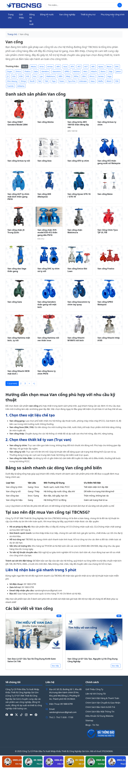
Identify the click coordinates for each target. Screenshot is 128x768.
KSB (20, 76)
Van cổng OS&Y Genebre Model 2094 (18, 123)
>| (34, 383)
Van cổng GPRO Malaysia (105, 303)
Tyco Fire (71, 81)
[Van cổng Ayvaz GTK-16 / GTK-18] (79, 181)
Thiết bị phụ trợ (88, 14)
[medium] (31, 715)
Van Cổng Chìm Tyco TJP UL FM (108, 231)
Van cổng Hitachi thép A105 (109, 339)
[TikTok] (21, 715)
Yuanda (10, 86)
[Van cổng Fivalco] (109, 255)
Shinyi (23, 81)
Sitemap (89, 720)
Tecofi (32, 81)
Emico (18, 71)
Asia (65, 66)
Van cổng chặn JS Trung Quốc (16, 231)
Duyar (9, 71)
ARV (58, 66)
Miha (76, 76)
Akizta (33, 66)
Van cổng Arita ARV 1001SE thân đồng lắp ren (78, 125)
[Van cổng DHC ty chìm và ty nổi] (49, 255)
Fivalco (27, 71)
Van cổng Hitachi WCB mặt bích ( (19, 372)
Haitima (76, 71)
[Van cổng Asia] (49, 147)
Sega (109, 76)
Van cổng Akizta (46, 122)
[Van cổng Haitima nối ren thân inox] (49, 325)
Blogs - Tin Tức (92, 725)
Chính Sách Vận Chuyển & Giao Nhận (103, 702)
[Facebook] (7, 715)
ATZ (79, 66)
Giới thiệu (21, 16)
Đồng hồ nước (47, 14)
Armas (50, 66)
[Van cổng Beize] (109, 181)
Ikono (103, 71)
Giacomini (56, 71)
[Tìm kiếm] (119, 5)
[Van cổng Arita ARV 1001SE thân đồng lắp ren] (79, 109)
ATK (72, 66)
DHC (117, 66)
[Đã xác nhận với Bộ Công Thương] (104, 733)
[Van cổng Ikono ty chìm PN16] (49, 358)
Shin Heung (12, 81)
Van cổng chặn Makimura (75, 231)
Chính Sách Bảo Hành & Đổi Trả (100, 707)
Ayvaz (100, 66)
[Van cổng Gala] (19, 289)
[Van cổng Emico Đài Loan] (79, 255)
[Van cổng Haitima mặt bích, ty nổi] (19, 325)
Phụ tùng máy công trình (112, 14)
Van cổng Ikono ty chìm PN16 (47, 372)
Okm (84, 76)
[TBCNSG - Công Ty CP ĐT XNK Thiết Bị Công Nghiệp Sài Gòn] (24, 5)
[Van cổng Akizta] (49, 109)
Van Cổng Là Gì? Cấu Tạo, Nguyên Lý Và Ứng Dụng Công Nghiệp (93, 660)
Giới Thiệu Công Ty (94, 689)
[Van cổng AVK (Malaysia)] (49, 181)
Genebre (45, 71)
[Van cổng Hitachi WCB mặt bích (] (19, 358)
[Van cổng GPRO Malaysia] (109, 289)
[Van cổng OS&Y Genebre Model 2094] (19, 109)
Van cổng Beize (105, 194)
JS (8, 76)
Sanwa (101, 76)
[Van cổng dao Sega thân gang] (19, 255)
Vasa (92, 81)
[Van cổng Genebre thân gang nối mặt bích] (49, 289)
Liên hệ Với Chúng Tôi (96, 693)
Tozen (61, 81)
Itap (110, 71)
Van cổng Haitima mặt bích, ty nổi (19, 339)
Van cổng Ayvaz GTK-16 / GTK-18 (79, 195)
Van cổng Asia (45, 160)
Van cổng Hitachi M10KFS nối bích (76, 339)
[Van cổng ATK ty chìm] (79, 147)
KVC (28, 76)
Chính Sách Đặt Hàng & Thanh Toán (102, 698)
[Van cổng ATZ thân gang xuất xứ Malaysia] (109, 147)
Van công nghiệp (67, 14)
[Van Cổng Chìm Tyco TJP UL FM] (109, 217)
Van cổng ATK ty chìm (78, 160)
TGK (46, 81)
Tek (39, 81)
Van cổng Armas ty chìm (107, 123)
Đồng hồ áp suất (32, 19)
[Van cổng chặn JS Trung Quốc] (19, 217)
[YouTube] (11, 715)
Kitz (14, 76)
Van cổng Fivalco (106, 268)
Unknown (83, 81)
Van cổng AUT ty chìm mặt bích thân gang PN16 (18, 197)
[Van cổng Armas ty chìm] (109, 109)
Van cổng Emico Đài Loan (77, 270)
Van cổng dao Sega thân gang (17, 270)
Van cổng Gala (15, 301)
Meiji (68, 76)
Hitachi (94, 71)
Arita (42, 66)
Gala (36, 71)
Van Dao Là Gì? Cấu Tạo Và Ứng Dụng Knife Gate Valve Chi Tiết (32, 660)
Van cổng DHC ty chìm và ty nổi (49, 270)
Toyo (54, 81)
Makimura (50, 76)
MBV (60, 76)
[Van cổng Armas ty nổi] (19, 147)
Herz (85, 71)
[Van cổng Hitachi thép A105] (109, 325)
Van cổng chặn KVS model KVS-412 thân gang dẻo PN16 (47, 233)
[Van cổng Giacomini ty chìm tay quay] (79, 289)
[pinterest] (36, 715)
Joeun (118, 71)
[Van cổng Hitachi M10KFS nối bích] (79, 325)
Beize (109, 66)
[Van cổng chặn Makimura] (79, 217)
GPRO (67, 71)
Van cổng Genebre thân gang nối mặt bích (47, 304)
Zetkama (20, 86)
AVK (93, 66)
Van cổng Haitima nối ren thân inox (48, 339)
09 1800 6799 (66, 704)
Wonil (109, 81)
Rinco (92, 76)
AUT (86, 66)
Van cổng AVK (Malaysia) (44, 195)
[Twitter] (16, 715)
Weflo (100, 81)
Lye (41, 76)
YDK (116, 81)
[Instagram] (26, 715)
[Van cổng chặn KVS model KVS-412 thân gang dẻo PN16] (49, 217)
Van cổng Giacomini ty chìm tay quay (79, 303)
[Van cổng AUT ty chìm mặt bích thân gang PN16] (19, 181)
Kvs (34, 76)
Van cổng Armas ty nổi (19, 160)
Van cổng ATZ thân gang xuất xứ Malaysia (109, 162)
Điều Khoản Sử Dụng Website (99, 716)
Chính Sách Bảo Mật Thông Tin (100, 711)
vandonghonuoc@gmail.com (62, 712)
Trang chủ (11, 16)
